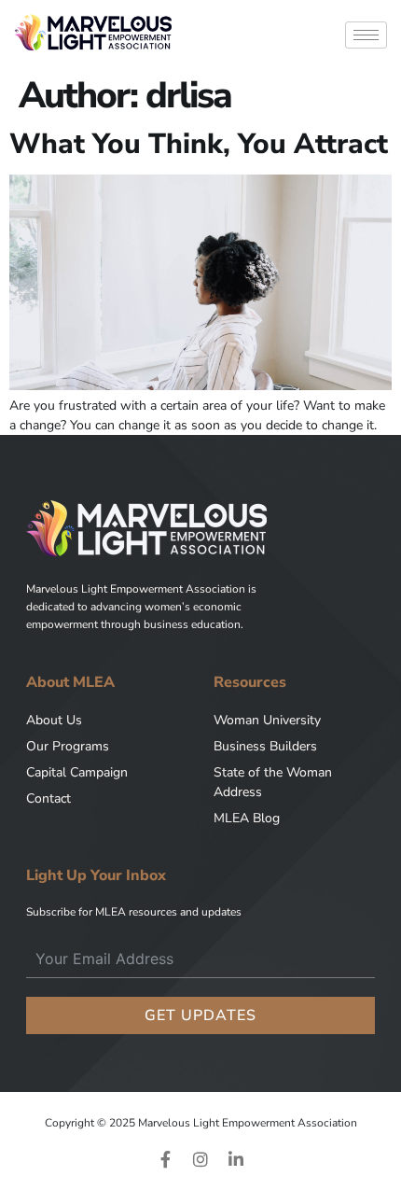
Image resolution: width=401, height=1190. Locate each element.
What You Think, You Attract (198, 144)
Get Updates (200, 1015)
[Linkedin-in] (236, 1159)
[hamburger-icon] (366, 35)
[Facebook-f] (165, 1159)
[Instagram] (200, 1159)
